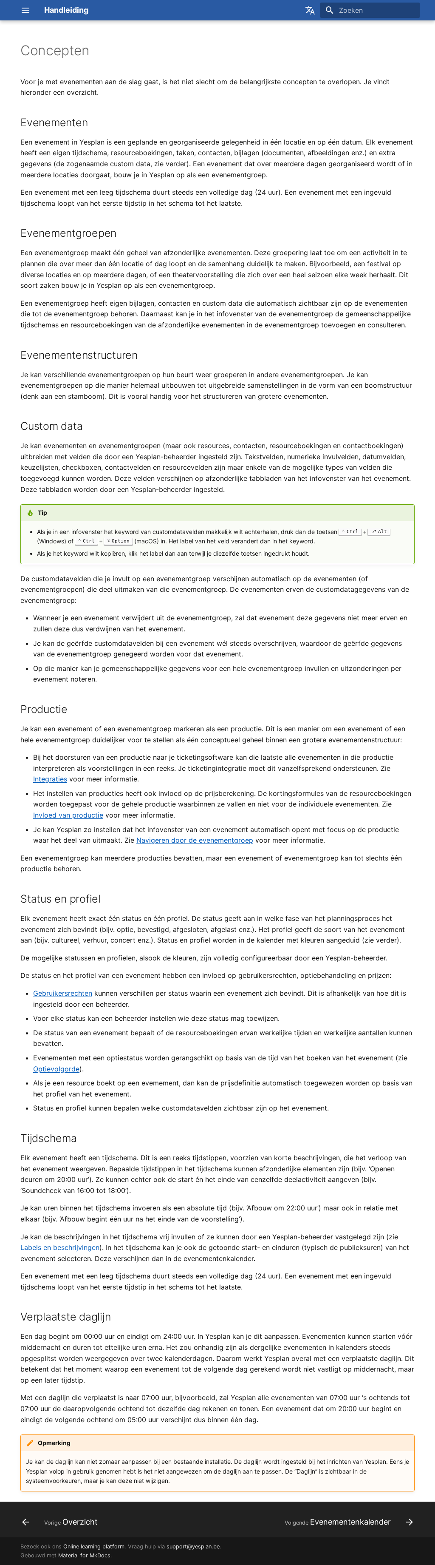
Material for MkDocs (84, 1555)
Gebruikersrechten (62, 993)
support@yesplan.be (193, 1546)
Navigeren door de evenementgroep (194, 840)
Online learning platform (93, 1546)
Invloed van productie (68, 815)
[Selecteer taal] (310, 10)
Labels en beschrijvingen (59, 1247)
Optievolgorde (56, 1069)
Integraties (50, 779)
